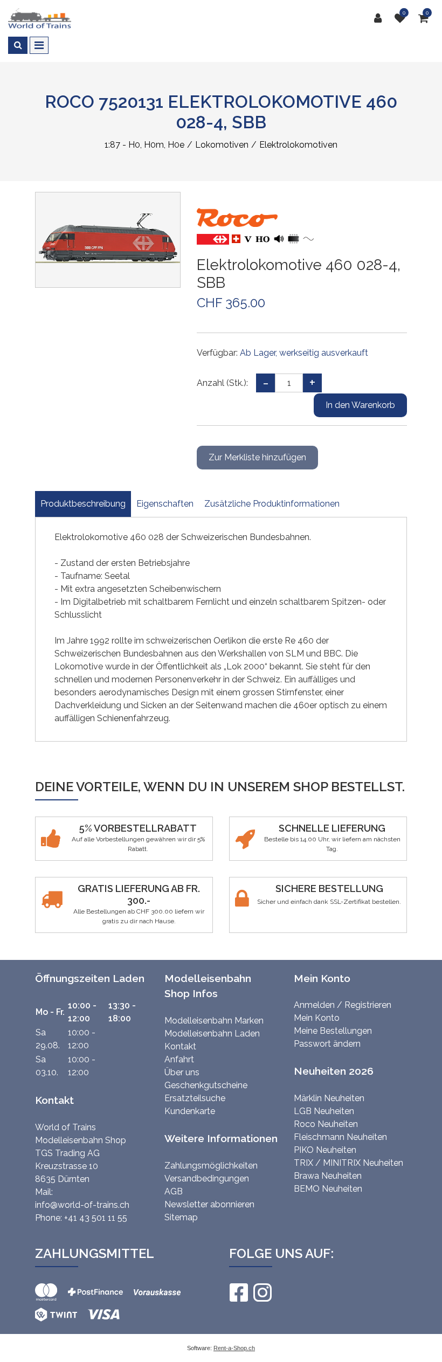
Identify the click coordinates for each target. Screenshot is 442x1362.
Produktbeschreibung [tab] (83, 504)
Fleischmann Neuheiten (340, 1137)
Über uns (181, 1072)
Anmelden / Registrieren (342, 1005)
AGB (173, 1191)
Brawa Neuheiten (328, 1176)
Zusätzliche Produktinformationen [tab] (272, 504)
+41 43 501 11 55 (95, 1218)
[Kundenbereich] (380, 18)
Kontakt (180, 1046)
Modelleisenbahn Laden (212, 1033)
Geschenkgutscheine (205, 1085)
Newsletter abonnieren (209, 1204)
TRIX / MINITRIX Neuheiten (348, 1163)
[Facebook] (238, 1292)
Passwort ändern (327, 1044)
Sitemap (181, 1217)
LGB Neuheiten (324, 1111)
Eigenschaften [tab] (165, 504)
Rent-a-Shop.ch (234, 1348)
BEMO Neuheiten (328, 1189)
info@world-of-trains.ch (82, 1205)
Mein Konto (317, 1018)
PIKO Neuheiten (325, 1150)
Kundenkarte (189, 1111)
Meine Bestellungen (333, 1031)
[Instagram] (262, 1292)
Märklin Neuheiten (329, 1098)
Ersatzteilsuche (194, 1098)
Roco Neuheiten (326, 1124)
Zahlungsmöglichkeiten (211, 1165)
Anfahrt (179, 1059)
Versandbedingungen (206, 1178)
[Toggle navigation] (39, 45)
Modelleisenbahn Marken (214, 1020)
